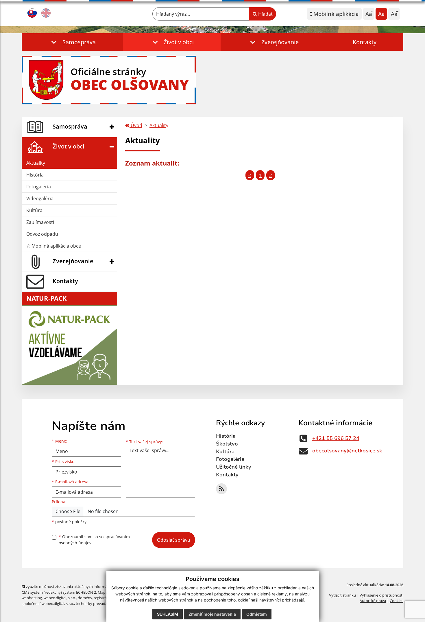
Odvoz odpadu (42, 234)
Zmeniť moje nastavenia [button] (212, 614)
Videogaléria (39, 198)
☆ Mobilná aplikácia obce (53, 246)
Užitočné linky (233, 466)
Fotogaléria (38, 186)
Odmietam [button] (256, 614)
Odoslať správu (173, 540)
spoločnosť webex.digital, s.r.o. (48, 603)
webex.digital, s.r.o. (60, 597)
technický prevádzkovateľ (98, 603)
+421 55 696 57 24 (335, 438)
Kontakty (364, 42)
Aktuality (35, 163)
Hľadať (265, 14)
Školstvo (227, 443)
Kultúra (34, 210)
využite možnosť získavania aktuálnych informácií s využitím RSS (80, 586)
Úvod (136, 125)
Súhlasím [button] (167, 614)
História (35, 175)
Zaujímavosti (40, 222)
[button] (72, 42)
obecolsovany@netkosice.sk (347, 450)
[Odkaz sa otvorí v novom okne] (221, 488)
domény (85, 597)
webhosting (32, 597)
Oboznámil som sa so (94, 539)
